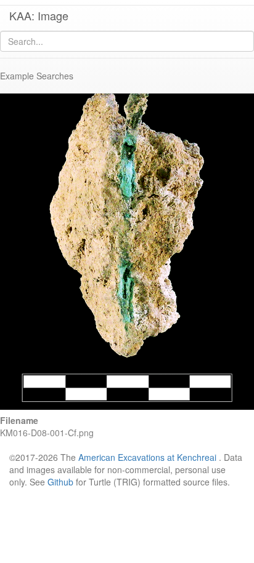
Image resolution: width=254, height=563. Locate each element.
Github (60, 482)
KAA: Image (38, 15)
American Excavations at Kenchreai (147, 457)
